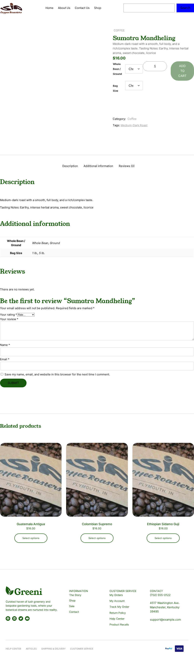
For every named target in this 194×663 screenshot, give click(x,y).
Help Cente (13, 648)
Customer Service (81, 648)
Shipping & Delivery (53, 648)
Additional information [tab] (98, 166)
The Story (75, 595)
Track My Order (119, 606)
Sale (71, 606)
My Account (117, 600)
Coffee (119, 30)
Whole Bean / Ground (117, 68)
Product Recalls (119, 624)
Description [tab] (70, 166)
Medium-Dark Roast (134, 125)
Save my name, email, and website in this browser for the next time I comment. (57, 374)
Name (5, 345)
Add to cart (182, 70)
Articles (31, 648)
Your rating (8, 314)
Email (4, 359)
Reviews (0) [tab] (127, 166)
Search (185, 8)
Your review (9, 319)
